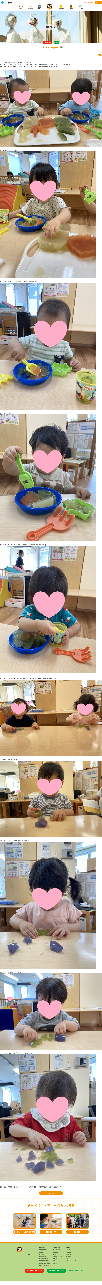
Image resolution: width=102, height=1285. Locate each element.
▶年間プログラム (29, 1256)
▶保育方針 (27, 1249)
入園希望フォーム (57, 1252)
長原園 (100, 54)
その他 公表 (55, 1262)
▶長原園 (41, 1252)
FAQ (54, 1251)
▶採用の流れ (69, 1251)
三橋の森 (5, 3)
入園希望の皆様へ (61, 8)
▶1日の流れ (27, 1254)
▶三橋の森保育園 (43, 1249)
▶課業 (26, 1251)
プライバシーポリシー (58, 1263)
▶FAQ (67, 1258)
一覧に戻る (51, 1193)
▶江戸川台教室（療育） (44, 1263)
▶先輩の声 (68, 1256)
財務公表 (55, 1258)
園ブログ (39, 8)
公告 (54, 1260)
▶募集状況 (68, 1254)
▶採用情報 (68, 1252)
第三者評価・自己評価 (58, 1256)
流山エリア (10, 1)
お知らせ (91, 2)
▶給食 (26, 1252)
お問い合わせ (98, 2)
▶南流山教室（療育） (44, 1265)
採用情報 (71, 8)
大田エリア (6, 1)
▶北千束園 (41, 1254)
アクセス (85, 2)
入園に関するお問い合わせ (34, 1271)
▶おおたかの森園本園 (44, 1258)
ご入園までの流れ (57, 1249)
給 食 (9, 3)
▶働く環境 (68, 1249)
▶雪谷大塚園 (42, 1251)
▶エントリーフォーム (71, 1260)
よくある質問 (80, 8)
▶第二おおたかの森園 (44, 1260)
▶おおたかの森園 (43, 1256)
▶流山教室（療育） (43, 1262)
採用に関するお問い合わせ (56, 1271)
